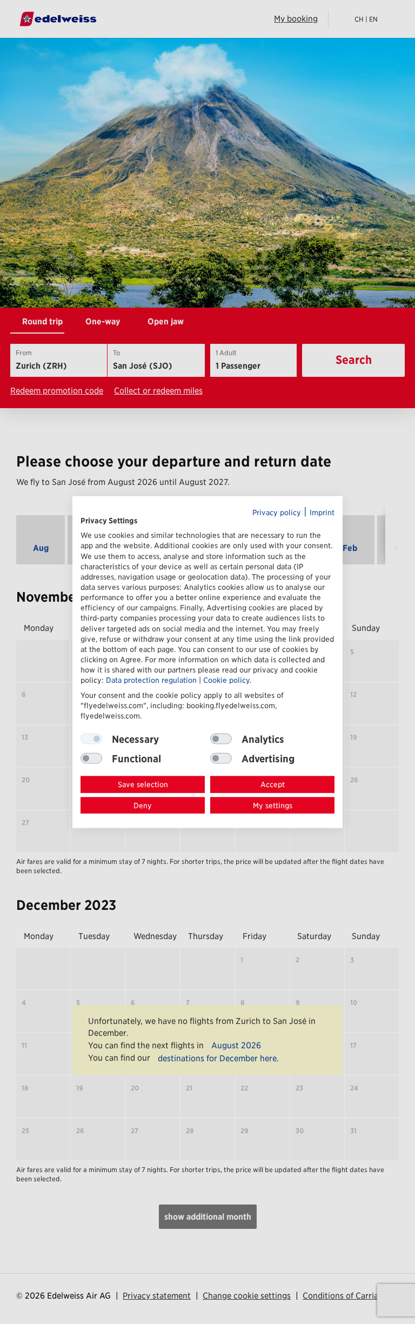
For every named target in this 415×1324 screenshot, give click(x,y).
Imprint (322, 512)
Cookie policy (226, 680)
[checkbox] (221, 739)
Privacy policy (276, 512)
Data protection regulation (151, 680)
